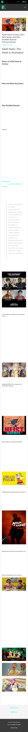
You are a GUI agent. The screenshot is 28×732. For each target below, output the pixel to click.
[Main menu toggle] (25, 7)
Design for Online (16, 724)
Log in (18, 1)
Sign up (24, 1)
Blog (4, 45)
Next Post (14, 712)
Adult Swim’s (6, 181)
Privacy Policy (14, 727)
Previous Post (14, 708)
